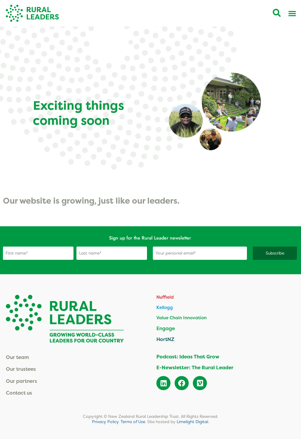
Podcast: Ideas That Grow (187, 356)
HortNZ (165, 339)
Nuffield (165, 297)
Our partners (21, 381)
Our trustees (21, 368)
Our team (17, 357)
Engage (165, 328)
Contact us (19, 392)
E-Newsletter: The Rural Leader (194, 367)
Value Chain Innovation (181, 318)
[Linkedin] (163, 383)
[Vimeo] (200, 383)
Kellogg (164, 307)
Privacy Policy (105, 421)
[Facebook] (182, 383)
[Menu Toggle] (292, 13)
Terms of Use (133, 421)
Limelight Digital (192, 421)
